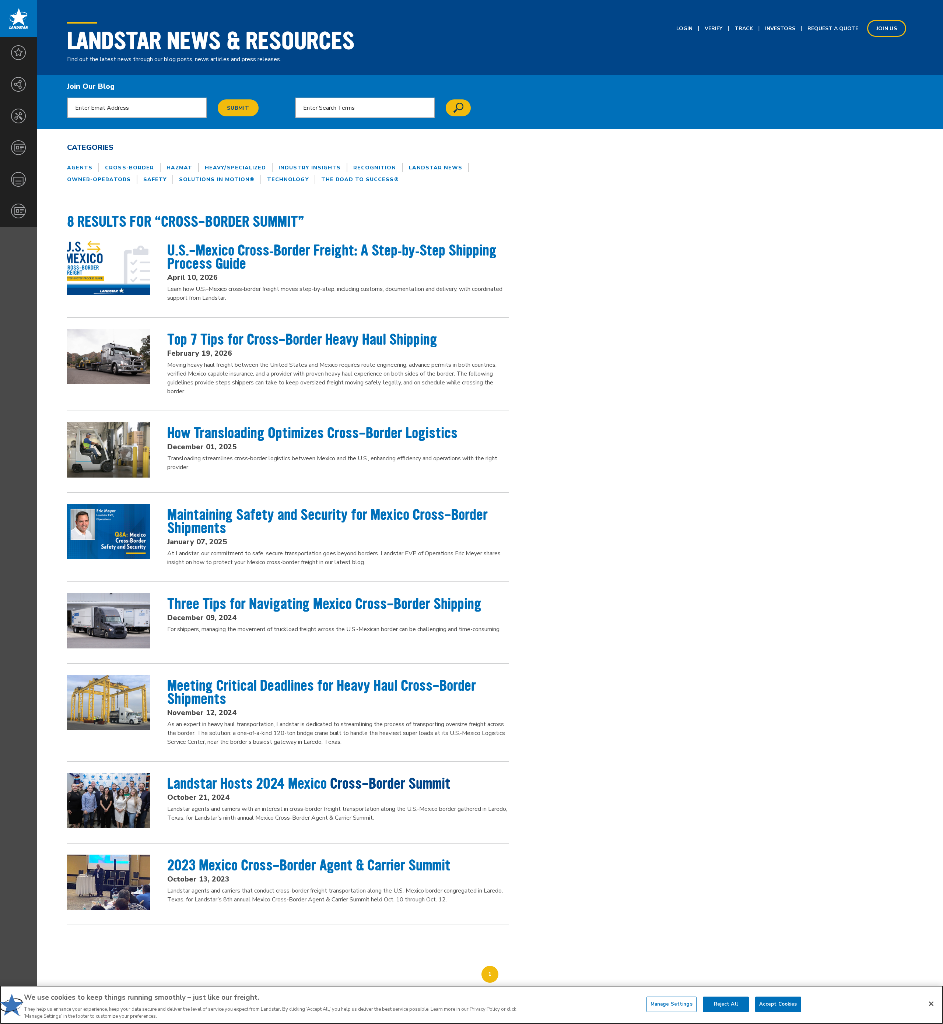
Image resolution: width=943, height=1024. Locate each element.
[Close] (931, 1004)
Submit (238, 108)
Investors (780, 28)
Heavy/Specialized (235, 167)
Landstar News (436, 167)
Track (744, 28)
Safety (154, 179)
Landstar (18, 18)
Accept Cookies (778, 1004)
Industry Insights (309, 167)
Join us (886, 28)
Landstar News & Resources (211, 41)
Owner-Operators (99, 179)
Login (684, 28)
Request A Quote (832, 28)
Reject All (726, 1004)
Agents (79, 167)
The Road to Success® (360, 179)
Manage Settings (672, 1004)
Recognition (374, 167)
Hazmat (179, 167)
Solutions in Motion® (217, 179)
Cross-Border (129, 167)
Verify (713, 28)
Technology (288, 179)
